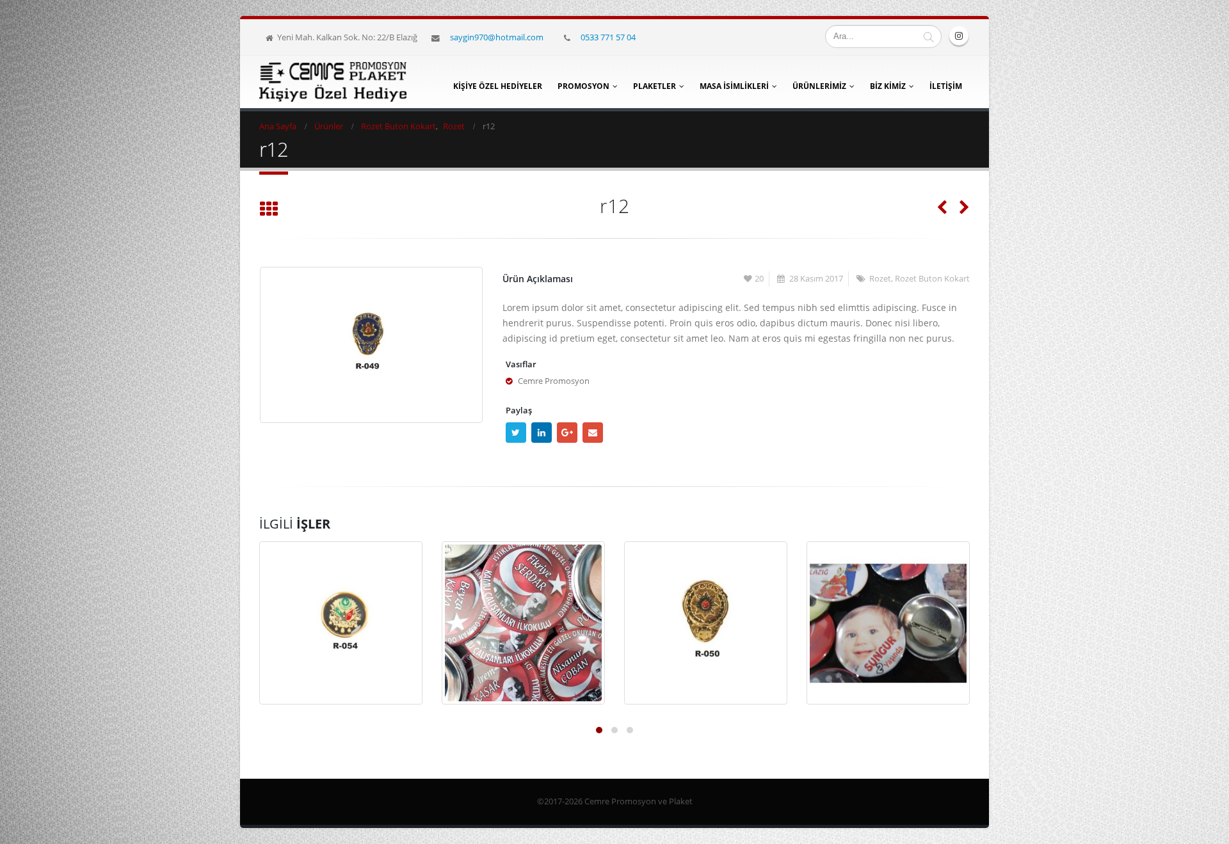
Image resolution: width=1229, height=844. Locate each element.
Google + (567, 432)
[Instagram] (958, 35)
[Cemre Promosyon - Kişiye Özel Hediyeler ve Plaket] (332, 82)
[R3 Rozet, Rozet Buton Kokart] (340, 623)
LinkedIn (541, 432)
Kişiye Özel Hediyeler (497, 86)
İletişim (945, 86)
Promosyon (583, 86)
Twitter (516, 432)
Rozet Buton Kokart (932, 278)
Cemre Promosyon (554, 381)
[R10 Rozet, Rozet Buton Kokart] (705, 623)
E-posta (592, 432)
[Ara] (928, 36)
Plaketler (654, 86)
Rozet (880, 278)
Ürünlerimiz (819, 86)
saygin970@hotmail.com (496, 37)
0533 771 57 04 (608, 37)
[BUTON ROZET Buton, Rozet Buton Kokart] (523, 623)
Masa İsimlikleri (734, 86)
